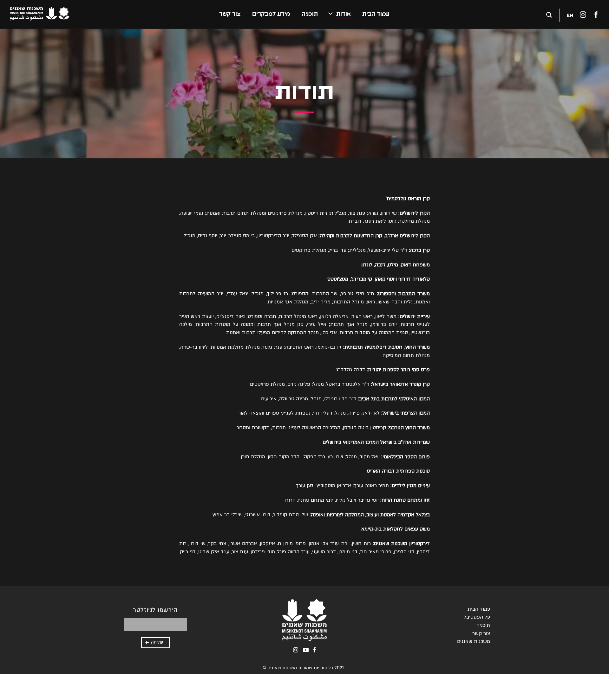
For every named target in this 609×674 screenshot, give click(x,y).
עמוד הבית (376, 14)
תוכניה (310, 14)
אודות (343, 14)
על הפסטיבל (477, 617)
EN (569, 15)
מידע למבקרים (271, 14)
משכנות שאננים (473, 641)
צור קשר (230, 14)
